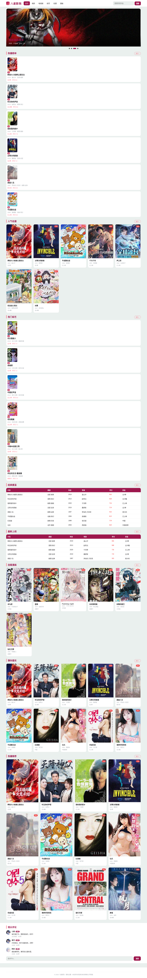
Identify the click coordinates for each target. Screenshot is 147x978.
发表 (137, 959)
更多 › (137, 53)
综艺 (48, 3)
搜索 (137, 3)
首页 (26, 3)
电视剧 (40, 3)
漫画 (61, 3)
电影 (33, 3)
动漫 (55, 3)
